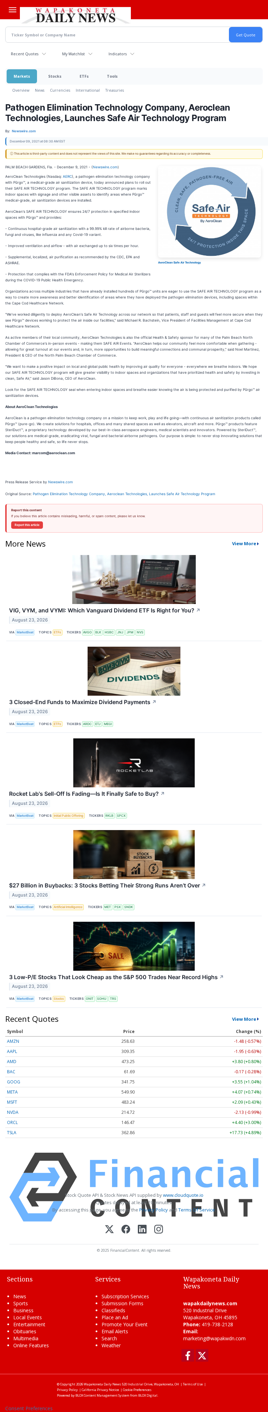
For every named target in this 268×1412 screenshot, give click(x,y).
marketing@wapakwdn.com (214, 1338)
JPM (130, 632)
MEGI (108, 724)
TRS (113, 998)
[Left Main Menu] (12, 9)
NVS (140, 632)
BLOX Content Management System (102, 1395)
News (39, 90)
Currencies (60, 90)
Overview (20, 90)
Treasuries (114, 90)
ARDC (87, 724)
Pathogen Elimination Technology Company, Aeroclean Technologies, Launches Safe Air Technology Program (124, 494)
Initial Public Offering (68, 815)
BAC (11, 1072)
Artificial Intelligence (68, 907)
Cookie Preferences (137, 1390)
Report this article (27, 525)
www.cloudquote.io (183, 1195)
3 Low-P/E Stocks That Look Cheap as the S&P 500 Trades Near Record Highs (116, 977)
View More (244, 543)
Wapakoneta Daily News (102, 1384)
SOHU (101, 998)
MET (107, 907)
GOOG (13, 1082)
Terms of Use (193, 1384)
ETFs (84, 76)
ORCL (12, 1122)
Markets (22, 76)
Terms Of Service (196, 1210)
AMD (11, 1062)
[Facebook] (126, 1230)
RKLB (109, 815)
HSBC (109, 632)
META (12, 1092)
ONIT (90, 998)
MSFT (12, 1102)
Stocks (54, 76)
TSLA (11, 1133)
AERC (67, 176)
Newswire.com (105, 167)
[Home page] (75, 14)
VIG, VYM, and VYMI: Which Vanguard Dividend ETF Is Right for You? (105, 610)
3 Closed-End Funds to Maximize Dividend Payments (83, 701)
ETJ (97, 724)
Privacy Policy (153, 1210)
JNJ (120, 632)
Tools (112, 76)
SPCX (121, 815)
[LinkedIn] (142, 1230)
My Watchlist (73, 53)
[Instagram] (158, 1230)
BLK (98, 632)
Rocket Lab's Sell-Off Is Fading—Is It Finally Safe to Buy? (87, 793)
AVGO (87, 632)
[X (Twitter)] (109, 1230)
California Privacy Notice (100, 1390)
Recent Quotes (24, 53)
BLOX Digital (147, 1395)
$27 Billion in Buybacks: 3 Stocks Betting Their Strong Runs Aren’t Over (107, 885)
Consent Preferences (29, 1408)
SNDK (128, 907)
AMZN (13, 1041)
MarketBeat (25, 632)
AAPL (12, 1051)
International (88, 90)
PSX (117, 907)
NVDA (12, 1112)
